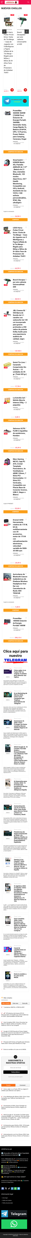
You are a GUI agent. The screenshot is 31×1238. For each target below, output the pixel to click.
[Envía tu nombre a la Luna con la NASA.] (8, 975)
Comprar (15, 219)
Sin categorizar (8, 29)
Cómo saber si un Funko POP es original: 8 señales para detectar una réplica (20, 673)
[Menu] (2, 2)
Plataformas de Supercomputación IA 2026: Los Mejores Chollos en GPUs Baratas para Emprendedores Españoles (20, 837)
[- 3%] (7, 398)
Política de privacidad (7, 1203)
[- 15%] (7, 362)
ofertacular (15, 141)
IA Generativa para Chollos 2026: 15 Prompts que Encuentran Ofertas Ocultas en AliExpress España (20, 785)
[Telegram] (18, 1188)
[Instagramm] (12, 1188)
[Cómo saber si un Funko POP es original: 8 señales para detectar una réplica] (8, 671)
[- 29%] (7, 160)
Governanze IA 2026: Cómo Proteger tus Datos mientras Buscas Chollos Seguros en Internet (20, 725)
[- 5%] (7, 310)
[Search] (28, 2)
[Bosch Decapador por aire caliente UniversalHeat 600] (22, 22)
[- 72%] (7, 574)
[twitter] (5, 1188)
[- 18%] (7, 459)
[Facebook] (2, 1188)
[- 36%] (7, 520)
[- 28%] (7, 228)
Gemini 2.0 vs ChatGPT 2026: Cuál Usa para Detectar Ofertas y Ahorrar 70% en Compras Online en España (20, 865)
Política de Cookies (7, 1200)
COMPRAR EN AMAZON (12, 89)
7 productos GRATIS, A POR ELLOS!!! (14, 1007)
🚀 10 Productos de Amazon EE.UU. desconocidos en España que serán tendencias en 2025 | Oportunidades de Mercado (14, 1015)
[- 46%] (7, 428)
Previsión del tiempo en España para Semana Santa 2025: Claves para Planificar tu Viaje (15, 1042)
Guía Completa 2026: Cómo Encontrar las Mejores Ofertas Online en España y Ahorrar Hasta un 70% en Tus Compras (20, 924)
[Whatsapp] (15, 1188)
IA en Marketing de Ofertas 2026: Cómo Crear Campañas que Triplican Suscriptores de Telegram (20, 698)
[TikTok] (9, 1188)
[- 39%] (7, 280)
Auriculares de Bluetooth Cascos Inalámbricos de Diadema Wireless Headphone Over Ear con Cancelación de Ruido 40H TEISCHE (20, 583)
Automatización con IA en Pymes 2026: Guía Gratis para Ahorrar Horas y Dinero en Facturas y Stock (20, 810)
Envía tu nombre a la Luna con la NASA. (20, 975)
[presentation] (4, 31)
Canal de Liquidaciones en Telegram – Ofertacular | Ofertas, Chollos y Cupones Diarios (20, 952)
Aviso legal (5, 1198)
